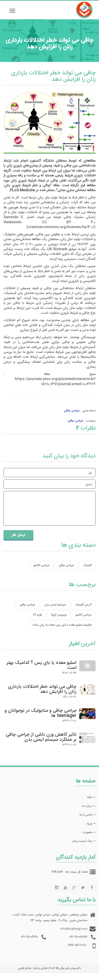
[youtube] (65, 887)
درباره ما (87, 806)
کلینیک (87, 565)
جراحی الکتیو (41, 565)
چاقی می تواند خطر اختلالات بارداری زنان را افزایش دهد (42, 689)
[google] (74, 887)
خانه (89, 797)
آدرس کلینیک (83, 604)
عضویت (87, 832)
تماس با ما (86, 814)
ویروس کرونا (59, 614)
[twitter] (83, 887)
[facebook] (92, 887)
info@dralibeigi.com (73, 929)
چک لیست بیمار (82, 841)
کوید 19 (37, 614)
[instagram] (57, 887)
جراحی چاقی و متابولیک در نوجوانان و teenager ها (40, 713)
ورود (89, 823)
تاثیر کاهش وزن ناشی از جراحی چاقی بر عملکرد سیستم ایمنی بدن (41, 737)
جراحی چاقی (72, 410)
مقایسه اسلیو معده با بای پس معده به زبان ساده (62, 624)
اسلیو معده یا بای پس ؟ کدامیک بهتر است (41, 665)
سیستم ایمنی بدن (55, 604)
